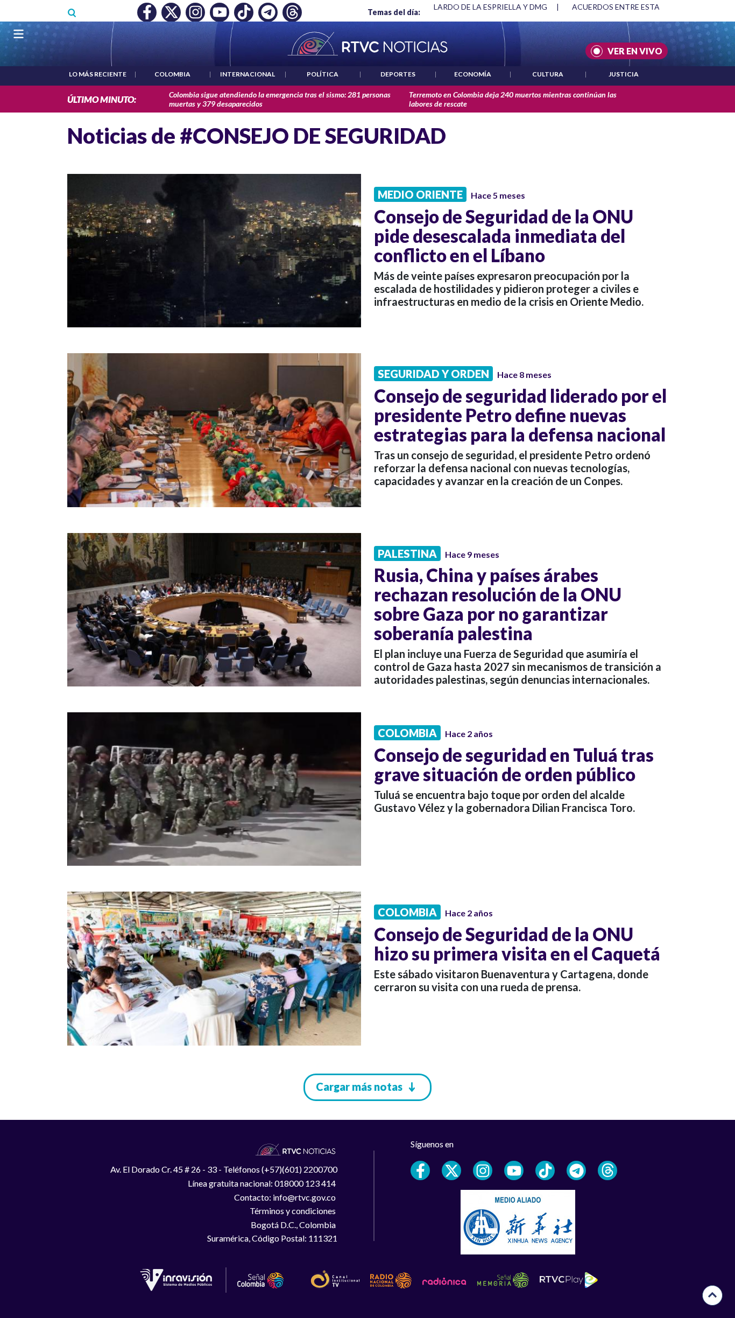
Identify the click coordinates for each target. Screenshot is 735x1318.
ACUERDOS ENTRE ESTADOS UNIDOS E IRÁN (471, 6)
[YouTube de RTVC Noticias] (514, 1170)
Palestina (407, 553)
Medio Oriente (420, 194)
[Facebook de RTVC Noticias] (420, 1170)
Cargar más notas (359, 1086)
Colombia (172, 74)
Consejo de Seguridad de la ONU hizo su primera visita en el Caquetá (517, 943)
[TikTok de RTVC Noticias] (545, 1170)
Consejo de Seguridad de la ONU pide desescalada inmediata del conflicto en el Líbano (503, 236)
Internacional (247, 74)
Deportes (397, 74)
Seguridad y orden (433, 373)
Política (322, 74)
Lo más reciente (97, 74)
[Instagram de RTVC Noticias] (482, 1170)
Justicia (624, 74)
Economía (472, 74)
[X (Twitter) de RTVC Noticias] (451, 1170)
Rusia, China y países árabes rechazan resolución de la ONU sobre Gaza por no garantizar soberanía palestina (497, 604)
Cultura (547, 74)
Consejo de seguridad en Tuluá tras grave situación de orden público (514, 764)
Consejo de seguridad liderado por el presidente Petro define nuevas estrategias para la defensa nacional (520, 415)
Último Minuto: (101, 99)
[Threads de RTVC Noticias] (607, 1170)
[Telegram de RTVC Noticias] (576, 1170)
